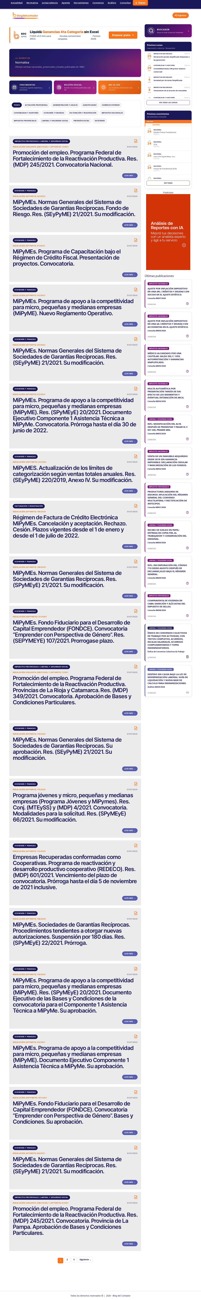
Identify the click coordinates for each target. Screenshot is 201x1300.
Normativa (32, 2)
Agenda (66, 2)
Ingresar (181, 15)
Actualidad (17, 2)
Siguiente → (85, 1259)
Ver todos (168, 183)
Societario (100, 120)
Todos (17, 105)
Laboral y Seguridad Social (55, 120)
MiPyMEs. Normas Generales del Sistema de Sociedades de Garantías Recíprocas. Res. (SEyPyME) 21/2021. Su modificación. (67, 357)
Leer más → (130, 175)
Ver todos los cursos (168, 102)
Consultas (125, 2)
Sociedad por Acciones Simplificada (168, 80)
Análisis (112, 2)
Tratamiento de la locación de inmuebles (170, 90)
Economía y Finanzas (54, 113)
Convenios (98, 2)
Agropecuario (90, 105)
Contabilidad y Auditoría (26, 113)
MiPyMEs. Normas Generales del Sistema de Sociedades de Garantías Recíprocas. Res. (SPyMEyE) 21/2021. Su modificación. (67, 579)
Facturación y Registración (82, 113)
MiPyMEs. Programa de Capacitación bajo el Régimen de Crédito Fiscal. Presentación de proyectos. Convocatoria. (67, 257)
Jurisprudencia (50, 2)
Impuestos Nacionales (112, 113)
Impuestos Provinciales (25, 120)
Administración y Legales (65, 105)
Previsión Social (81, 120)
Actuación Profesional (36, 105)
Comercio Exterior (111, 105)
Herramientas (81, 2)
